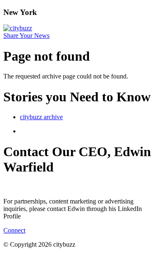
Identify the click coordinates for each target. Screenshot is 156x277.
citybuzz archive (41, 116)
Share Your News (26, 35)
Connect (14, 230)
